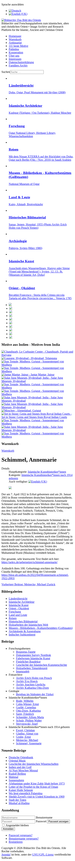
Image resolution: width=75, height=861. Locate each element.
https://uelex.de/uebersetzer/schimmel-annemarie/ (29, 562)
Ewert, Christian (25, 730)
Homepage (15, 36)
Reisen (13, 618)
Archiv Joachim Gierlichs (30, 684)
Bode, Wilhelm (24, 700)
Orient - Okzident (19, 608)
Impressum (15, 59)
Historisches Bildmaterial (23, 621)
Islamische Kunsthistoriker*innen (47, 471)
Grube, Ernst (23, 736)
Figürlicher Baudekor (28, 661)
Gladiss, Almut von (27, 733)
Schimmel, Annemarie (29, 743)
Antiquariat (15, 42)
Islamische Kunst (18, 605)
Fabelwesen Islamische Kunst (33, 658)
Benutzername (44, 817)
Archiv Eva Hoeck (27, 681)
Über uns (14, 55)
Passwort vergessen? (20, 835)
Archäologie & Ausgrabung (25, 631)
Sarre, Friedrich (25, 713)
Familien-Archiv (18, 65)
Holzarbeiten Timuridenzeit (31, 668)
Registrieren (16, 841)
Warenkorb (15, 39)
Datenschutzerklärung (21, 62)
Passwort (41, 821)
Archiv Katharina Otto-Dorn (32, 687)
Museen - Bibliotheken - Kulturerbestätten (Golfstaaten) (41, 628)
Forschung (15, 611)
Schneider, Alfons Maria (30, 717)
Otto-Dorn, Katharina (28, 710)
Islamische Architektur (21, 601)
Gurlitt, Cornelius (26, 707)
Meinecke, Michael (27, 740)
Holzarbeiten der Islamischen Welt (28, 624)
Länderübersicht (18, 598)
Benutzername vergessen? (24, 838)
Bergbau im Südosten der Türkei (35, 694)
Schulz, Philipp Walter (29, 720)
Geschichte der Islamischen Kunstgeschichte (41, 664)
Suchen (5, 71)
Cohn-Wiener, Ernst (27, 704)
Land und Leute (18, 614)
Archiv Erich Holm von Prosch (34, 677)
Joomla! (6, 854)
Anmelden (8, 829)
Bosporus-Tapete (25, 651)
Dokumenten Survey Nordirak (33, 655)
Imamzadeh (22, 671)
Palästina (14, 49)
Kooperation (16, 52)
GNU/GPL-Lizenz (43, 854)
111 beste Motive (18, 45)
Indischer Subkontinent (22, 634)
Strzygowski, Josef (27, 723)
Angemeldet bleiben (17, 825)
